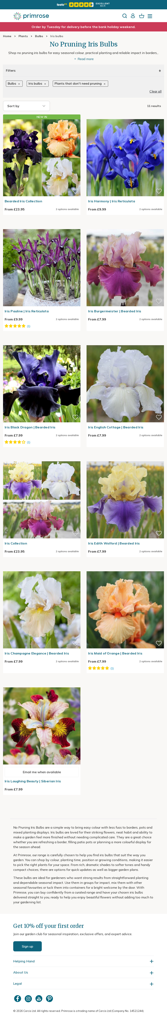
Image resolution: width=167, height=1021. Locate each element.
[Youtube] (39, 998)
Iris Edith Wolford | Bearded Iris (114, 543)
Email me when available (42, 772)
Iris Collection (16, 543)
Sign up (27, 946)
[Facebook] (18, 998)
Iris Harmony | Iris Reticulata (111, 201)
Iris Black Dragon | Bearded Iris (30, 427)
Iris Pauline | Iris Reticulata (27, 311)
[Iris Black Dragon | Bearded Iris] (41, 342)
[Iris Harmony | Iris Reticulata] (125, 116)
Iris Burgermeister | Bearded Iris (114, 311)
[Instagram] (29, 998)
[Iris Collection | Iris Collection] (41, 458)
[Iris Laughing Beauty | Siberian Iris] (41, 684)
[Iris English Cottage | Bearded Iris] (125, 342)
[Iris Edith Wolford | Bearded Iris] (125, 458)
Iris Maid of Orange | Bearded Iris (115, 653)
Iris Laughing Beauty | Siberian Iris (33, 781)
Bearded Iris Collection (23, 201)
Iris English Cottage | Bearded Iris (115, 427)
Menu (150, 17)
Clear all (155, 91)
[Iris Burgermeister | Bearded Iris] (125, 226)
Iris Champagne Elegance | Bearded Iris (37, 653)
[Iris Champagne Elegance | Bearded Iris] (41, 568)
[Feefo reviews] (83, 4)
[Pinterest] (50, 998)
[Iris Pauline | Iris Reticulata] (41, 226)
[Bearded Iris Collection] (41, 157)
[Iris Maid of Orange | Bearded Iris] (125, 568)
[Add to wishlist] (75, 191)
